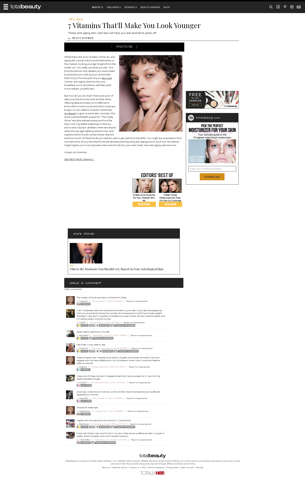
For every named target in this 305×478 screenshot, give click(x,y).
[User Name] (70, 300)
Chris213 (82, 382)
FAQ (143, 467)
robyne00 (83, 398)
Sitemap (199, 467)
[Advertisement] (94, 196)
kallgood (83, 367)
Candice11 (83, 301)
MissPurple (84, 424)
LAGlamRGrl (84, 440)
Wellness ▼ (114, 7)
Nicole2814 (84, 335)
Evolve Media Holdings (101, 461)
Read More (144, 204)
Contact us (134, 467)
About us (106, 467)
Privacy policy (172, 467)
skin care (107, 78)
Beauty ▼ (97, 7)
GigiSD (82, 322)
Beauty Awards (150, 7)
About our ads (187, 467)
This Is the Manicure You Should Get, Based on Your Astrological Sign (116, 269)
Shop (166, 7)
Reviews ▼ (131, 7)
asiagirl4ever (84, 411)
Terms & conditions (156, 467)
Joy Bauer (70, 113)
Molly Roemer (83, 38)
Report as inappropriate (137, 301)
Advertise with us (119, 467)
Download (212, 176)
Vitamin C (79, 159)
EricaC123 (83, 348)
